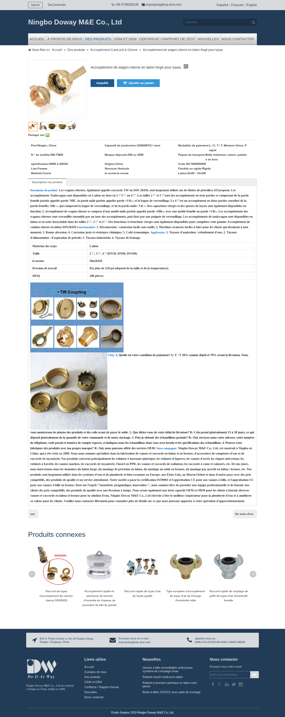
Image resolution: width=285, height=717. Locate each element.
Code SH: (184, 163)
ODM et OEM (125, 39)
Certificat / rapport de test (167, 39)
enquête (102, 83)
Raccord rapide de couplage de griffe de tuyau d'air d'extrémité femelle (228, 596)
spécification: (40, 163)
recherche (253, 22)
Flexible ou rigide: (190, 168)
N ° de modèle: (40, 154)
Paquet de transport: (192, 154)
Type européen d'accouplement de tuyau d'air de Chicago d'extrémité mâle (185, 596)
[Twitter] (234, 684)
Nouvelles (208, 39)
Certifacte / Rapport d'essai (101, 687)
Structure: (111, 168)
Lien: (34, 168)
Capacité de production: (121, 145)
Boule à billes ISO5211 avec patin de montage (171, 692)
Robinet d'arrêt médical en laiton (162, 677)
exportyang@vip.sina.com (163, 4)
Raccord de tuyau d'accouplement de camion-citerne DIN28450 (56, 596)
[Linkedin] (227, 684)
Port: (34, 145)
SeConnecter (57, 4)
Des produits (98, 39)
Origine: (110, 163)
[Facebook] (213, 684)
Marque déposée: (116, 154)
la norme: (111, 173)
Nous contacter (237, 39)
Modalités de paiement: (193, 145)
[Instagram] (241, 684)
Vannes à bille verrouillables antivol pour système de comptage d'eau (167, 669)
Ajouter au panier (141, 83)
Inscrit (35, 5)
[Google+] (220, 684)
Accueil (37, 39)
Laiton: (183, 173)
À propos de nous (64, 39)
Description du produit (47, 182)
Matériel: (36, 173)
